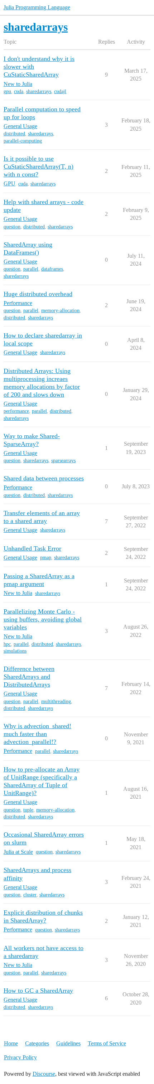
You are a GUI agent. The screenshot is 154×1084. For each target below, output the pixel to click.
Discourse (44, 1074)
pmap (45, 557)
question (12, 226)
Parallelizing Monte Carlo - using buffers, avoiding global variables (43, 619)
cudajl (60, 91)
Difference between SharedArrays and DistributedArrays (29, 676)
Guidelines (68, 1043)
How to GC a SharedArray (38, 990)
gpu (7, 91)
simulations (15, 651)
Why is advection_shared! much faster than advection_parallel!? (37, 733)
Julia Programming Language (37, 7)
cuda (18, 91)
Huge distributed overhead (38, 293)
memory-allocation (60, 310)
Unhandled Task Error (32, 548)
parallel (30, 269)
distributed (14, 133)
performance (16, 411)
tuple (28, 810)
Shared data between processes (44, 478)
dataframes (52, 269)
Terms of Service (107, 1043)
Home (11, 1043)
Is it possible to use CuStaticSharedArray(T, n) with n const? (38, 166)
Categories (37, 1043)
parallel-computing (23, 141)
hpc (7, 644)
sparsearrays (63, 460)
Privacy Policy (20, 1057)
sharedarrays (38, 91)
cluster (30, 894)
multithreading (56, 701)
